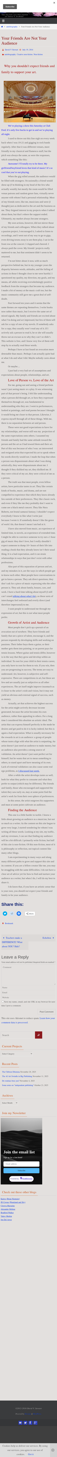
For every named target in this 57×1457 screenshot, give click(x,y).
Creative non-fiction (25, 53)
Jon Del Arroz (6, 1217)
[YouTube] (20, 1420)
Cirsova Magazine (8, 1203)
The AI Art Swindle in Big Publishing (17, 1074)
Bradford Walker (7, 1209)
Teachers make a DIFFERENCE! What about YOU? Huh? (12, 940)
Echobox (47, 935)
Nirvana (28, 1411)
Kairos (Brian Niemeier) (10, 1196)
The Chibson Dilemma (11, 1070)
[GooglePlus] (35, 1420)
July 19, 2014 (27, 49)
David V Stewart (11, 49)
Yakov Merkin (6, 1213)
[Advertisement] (12, 1264)
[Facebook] (30, 1420)
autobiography (12, 26)
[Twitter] (25, 1420)
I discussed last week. (29, 769)
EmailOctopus (27, 1176)
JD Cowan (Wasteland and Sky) (13, 1199)
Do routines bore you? (10, 1079)
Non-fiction (38, 53)
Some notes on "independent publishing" (18, 1083)
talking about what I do (24, 595)
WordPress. (37, 1411)
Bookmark (9, 921)
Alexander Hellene (8, 1206)
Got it (31, 1454)
